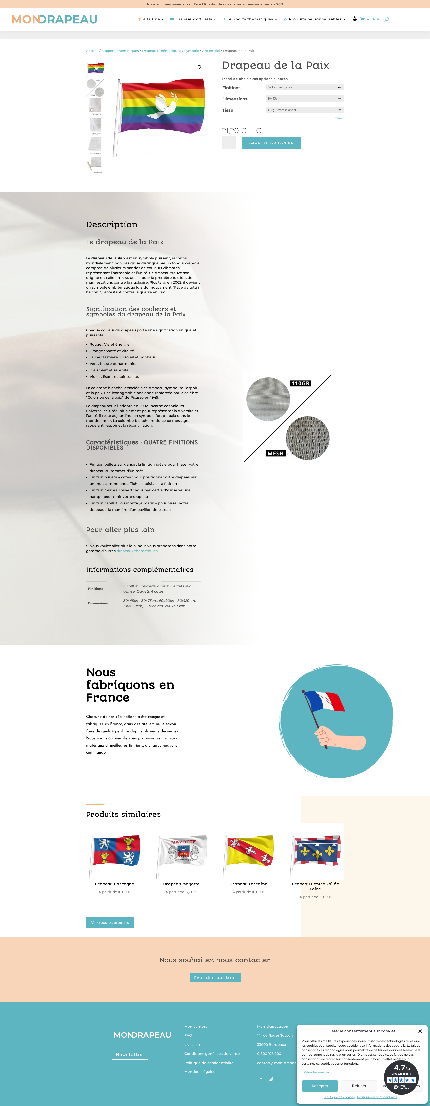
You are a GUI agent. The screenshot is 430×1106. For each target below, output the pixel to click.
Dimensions (234, 99)
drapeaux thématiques (137, 551)
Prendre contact (215, 977)
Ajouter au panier (271, 143)
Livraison (192, 1044)
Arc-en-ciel (211, 51)
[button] (420, 1031)
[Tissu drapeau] (287, 461)
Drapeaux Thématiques (161, 51)
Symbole (191, 51)
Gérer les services (317, 1072)
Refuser (359, 1085)
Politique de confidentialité (377, 1097)
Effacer (338, 118)
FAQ (188, 1035)
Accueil (92, 51)
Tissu (227, 110)
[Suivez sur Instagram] (271, 1079)
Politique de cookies (339, 1097)
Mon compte (196, 1026)
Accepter (319, 1085)
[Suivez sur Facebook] (261, 1079)
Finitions (231, 87)
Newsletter (130, 1054)
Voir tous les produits (110, 922)
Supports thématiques (120, 51)
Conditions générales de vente (212, 1053)
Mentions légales (199, 1071)
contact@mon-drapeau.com (282, 1063)
